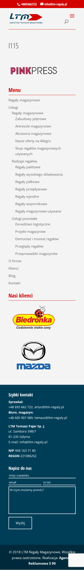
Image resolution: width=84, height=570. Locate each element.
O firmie (15, 261)
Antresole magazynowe (33, 126)
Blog (12, 275)
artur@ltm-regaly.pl (49, 407)
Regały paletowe (27, 167)
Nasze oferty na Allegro (33, 141)
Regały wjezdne (27, 196)
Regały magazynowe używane (38, 211)
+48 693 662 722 (21, 407)
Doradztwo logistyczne (32, 224)
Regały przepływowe (31, 189)
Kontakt (14, 283)
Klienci (14, 268)
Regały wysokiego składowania (39, 174)
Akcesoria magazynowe (33, 133)
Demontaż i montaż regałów (37, 239)
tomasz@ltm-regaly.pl (50, 418)
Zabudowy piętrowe (30, 118)
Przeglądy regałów (29, 246)
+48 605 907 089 (21, 418)
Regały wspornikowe (31, 204)
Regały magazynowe (24, 100)
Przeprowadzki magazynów (36, 253)
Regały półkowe (27, 181)
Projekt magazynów (30, 231)
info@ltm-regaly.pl (33, 442)
